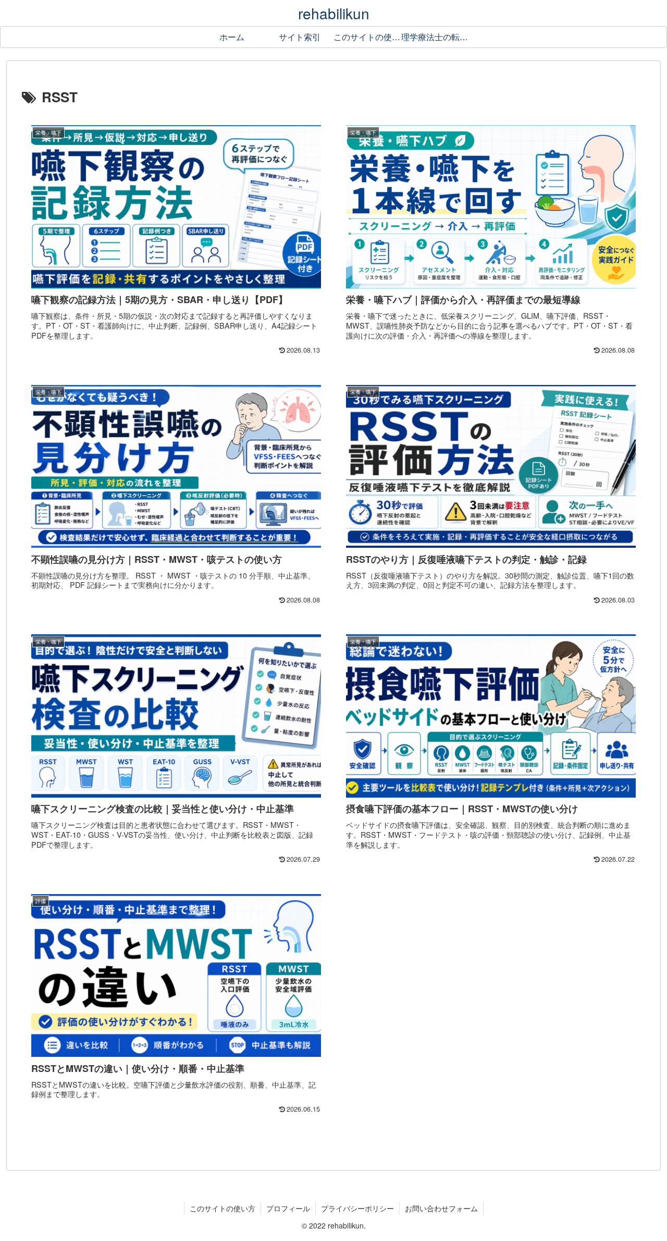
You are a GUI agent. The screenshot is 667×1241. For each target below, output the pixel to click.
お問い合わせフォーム (441, 1208)
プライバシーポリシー (357, 1208)
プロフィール (288, 1208)
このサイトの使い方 (222, 1208)
